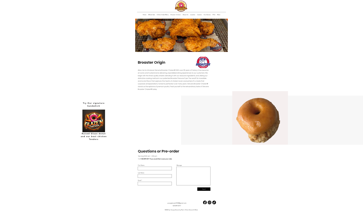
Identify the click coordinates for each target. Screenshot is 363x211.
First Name (141, 165)
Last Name (141, 172)
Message (179, 165)
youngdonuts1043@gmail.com (176, 203)
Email (139, 180)
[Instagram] (209, 202)
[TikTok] (214, 202)
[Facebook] (205, 202)
